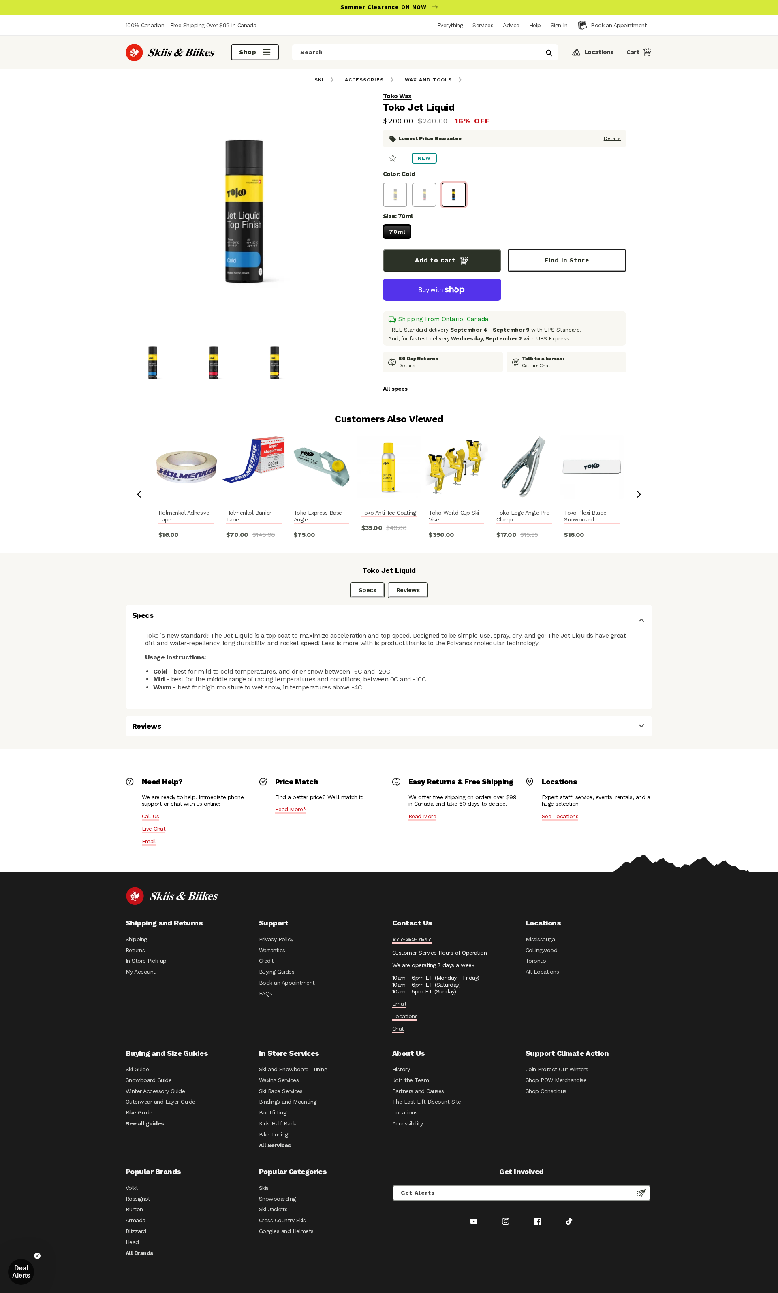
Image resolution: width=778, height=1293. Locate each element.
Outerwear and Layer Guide (160, 1101)
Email (149, 841)
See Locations (560, 816)
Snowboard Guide (148, 1080)
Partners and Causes (418, 1091)
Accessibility (407, 1123)
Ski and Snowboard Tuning (293, 1069)
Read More (422, 816)
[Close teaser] (37, 1256)
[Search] (549, 53)
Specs (367, 590)
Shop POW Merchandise (556, 1080)
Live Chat (153, 828)
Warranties (272, 950)
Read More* (290, 809)
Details (612, 138)
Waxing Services (279, 1080)
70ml (397, 231)
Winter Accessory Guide (155, 1091)
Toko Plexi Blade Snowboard (585, 516)
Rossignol (138, 1198)
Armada (135, 1220)
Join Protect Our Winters (557, 1069)
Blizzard (136, 1231)
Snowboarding (277, 1198)
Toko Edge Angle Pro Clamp (522, 516)
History (401, 1069)
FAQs (265, 993)
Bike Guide (139, 1112)
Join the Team (410, 1080)
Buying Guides (276, 971)
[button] (559, 25)
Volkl (131, 1188)
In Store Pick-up (146, 960)
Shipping (136, 939)
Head (132, 1242)
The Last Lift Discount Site (426, 1101)
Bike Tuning (273, 1134)
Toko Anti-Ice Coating (388, 512)
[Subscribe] (641, 1193)
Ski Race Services (281, 1091)
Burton (134, 1209)
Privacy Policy (276, 939)
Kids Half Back (277, 1123)
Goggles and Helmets (286, 1231)
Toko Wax (397, 96)
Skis (264, 1188)
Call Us (150, 816)
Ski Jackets (273, 1209)
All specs (395, 388)
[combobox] (425, 52)
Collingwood (541, 950)
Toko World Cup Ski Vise (454, 516)
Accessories (364, 80)
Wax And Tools (428, 80)
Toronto (536, 960)
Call (526, 365)
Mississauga (540, 939)
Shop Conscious (546, 1091)
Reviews (407, 590)
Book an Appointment (287, 982)
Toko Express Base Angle (318, 516)
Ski (319, 80)
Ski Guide (137, 1069)
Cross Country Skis (282, 1220)
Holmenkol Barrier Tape (248, 516)
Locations (404, 1016)
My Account (141, 971)
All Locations (542, 971)
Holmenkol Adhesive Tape (183, 516)
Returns (135, 950)
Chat (544, 365)
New (424, 158)
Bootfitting (272, 1112)
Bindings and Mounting (287, 1101)
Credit (266, 960)
